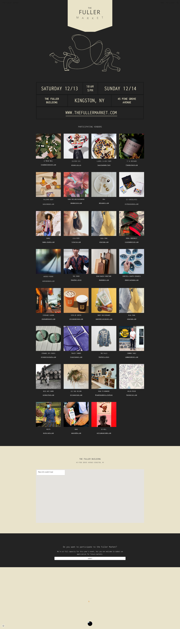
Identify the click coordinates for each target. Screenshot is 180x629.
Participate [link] (170, 2)
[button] (178, 2)
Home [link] (162, 2)
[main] (90, 126)
